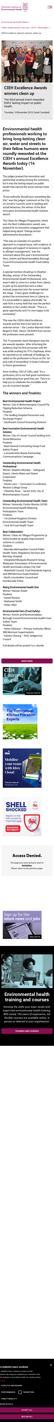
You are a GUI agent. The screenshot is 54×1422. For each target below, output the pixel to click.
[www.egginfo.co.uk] (22, 816)
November (43, 28)
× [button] (51, 1365)
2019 (33, 28)
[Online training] (22, 680)
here (33, 645)
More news (27, 661)
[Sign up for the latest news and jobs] (22, 924)
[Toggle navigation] (50, 7)
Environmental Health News (14, 22)
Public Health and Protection (15, 28)
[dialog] (27, 1392)
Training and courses (27, 1031)
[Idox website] (22, 767)
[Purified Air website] (20, 721)
